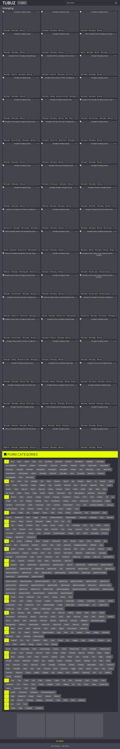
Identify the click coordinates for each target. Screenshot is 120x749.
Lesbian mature (17, 294)
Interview (21, 561)
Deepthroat (77, 513)
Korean (13, 597)
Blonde (42, 493)
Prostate (100, 640)
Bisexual (59, 489)
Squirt (62, 657)
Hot (49, 553)
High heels (79, 553)
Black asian (101, 493)
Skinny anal (26, 661)
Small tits (76, 672)
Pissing (60, 640)
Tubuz (9, 3)
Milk (29, 613)
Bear (7, 485)
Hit (67, 118)
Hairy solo (91, 549)
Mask (93, 617)
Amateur (32, 465)
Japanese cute (35, 589)
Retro (47, 653)
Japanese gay (65, 585)
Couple (8, 501)
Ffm (14, 529)
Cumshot (57, 505)
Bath (104, 489)
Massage (21, 613)
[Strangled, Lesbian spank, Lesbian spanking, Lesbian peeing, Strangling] (98, 262)
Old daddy (27, 636)
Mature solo (63, 620)
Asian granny (40, 469)
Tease (33, 688)
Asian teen (91, 473)
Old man (36, 632)
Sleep (12, 657)
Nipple (28, 628)
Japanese (13, 565)
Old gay (96, 632)
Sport (101, 665)
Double (68, 513)
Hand (109, 549)
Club (53, 509)
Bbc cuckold (9, 493)
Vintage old (21, 696)
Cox (47, 509)
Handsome (65, 557)
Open (18, 636)
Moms (8, 620)
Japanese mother (37, 576)
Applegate (90, 461)
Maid (68, 617)
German (73, 541)
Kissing (54, 597)
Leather (110, 601)
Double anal (18, 517)
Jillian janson (92, 585)
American (101, 473)
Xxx (12, 704)
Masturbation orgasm (97, 620)
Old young (105, 632)
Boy (50, 485)
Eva (63, 521)
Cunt (78, 505)
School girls (63, 140)
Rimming (72, 653)
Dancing (43, 517)
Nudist (53, 628)
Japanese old (23, 585)
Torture (95, 680)
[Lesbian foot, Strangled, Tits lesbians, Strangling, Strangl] (21, 219)
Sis (100, 672)
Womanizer (49, 700)
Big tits (89, 481)
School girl (54, 140)
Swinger (108, 657)
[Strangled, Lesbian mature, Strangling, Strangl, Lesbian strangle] (21, 284)
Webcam (20, 700)
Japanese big (63, 581)
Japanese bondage (78, 585)
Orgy (58, 632)
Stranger (45, 672)
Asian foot (53, 473)
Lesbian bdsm (10, 605)
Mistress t (22, 624)
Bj (95, 481)
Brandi (109, 485)
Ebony (21, 521)
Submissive (85, 672)
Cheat (30, 505)
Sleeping (54, 657)
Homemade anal (21, 557)
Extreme (29, 521)
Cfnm (92, 497)
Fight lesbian (19, 537)
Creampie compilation (96, 505)
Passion (55, 649)
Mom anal (77, 617)
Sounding (52, 665)
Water (73, 700)
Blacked (102, 481)
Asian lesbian (43, 465)
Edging (48, 521)
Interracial (31, 561)
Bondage (46, 206)
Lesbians (47, 601)
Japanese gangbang (63, 589)
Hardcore (57, 553)
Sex (94, 661)
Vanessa (48, 696)
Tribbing (65, 684)
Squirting (87, 661)
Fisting (45, 525)
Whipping (39, 700)
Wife (12, 700)
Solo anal (33, 272)
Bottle (19, 493)
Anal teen (68, 461)
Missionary (33, 620)
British (83, 489)
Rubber (63, 653)
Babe (90, 489)
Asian (19, 461)
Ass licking (43, 473)
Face (62, 529)
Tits (18, 684)
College (69, 509)
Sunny (110, 668)
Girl (105, 541)
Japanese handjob (26, 581)
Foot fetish (9, 533)
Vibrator (56, 696)
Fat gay (70, 533)
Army (20, 477)
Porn (7, 644)
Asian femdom (10, 473)
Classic (74, 501)
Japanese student (24, 593)
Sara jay (8, 661)
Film (78, 533)
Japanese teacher (11, 581)
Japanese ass (104, 581)
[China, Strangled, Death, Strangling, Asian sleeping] (98, 43)
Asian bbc (74, 465)
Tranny (25, 684)
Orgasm (27, 632)
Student (36, 661)
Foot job (104, 533)
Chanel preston (68, 505)
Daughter (36, 513)
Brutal (75, 489)
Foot (12, 525)
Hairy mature (68, 553)
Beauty (33, 485)
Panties (23, 644)
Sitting (53, 96)
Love (19, 605)
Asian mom (89, 469)
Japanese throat (11, 585)
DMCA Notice (65, 746)
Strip (38, 668)
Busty (34, 493)
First (87, 529)
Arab (34, 461)
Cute (46, 501)
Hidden (37, 549)
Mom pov (74, 620)
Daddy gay (93, 517)
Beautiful (58, 485)
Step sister (16, 665)
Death (97, 52)
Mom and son (22, 617)
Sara (103, 668)
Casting (76, 497)
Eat (69, 521)
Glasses (44, 545)
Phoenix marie (74, 649)
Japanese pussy (10, 589)
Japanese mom (44, 565)
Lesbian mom (103, 605)
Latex (21, 601)
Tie (73, 684)
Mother (79, 613)
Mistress (101, 617)
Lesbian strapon (46, 609)
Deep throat (95, 513)
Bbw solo (7, 272)
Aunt (98, 469)
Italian (46, 561)
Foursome (79, 529)
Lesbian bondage (48, 605)
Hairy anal (67, 549)
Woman (15, 74)
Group (37, 541)
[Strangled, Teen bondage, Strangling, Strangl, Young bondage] (98, 109)
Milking (70, 613)
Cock (76, 509)
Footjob (20, 525)
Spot (71, 118)
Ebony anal (39, 521)
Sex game (18, 676)
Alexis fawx (107, 469)
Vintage (31, 696)
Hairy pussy (48, 557)
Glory (58, 545)
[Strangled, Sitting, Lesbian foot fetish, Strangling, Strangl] (60, 87)
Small (108, 661)
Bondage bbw (33, 250)
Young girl (29, 708)
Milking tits (84, 620)
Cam (84, 505)
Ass (40, 461)
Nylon (13, 628)
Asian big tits (52, 469)
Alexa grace (63, 469)
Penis (15, 649)
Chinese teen (84, 501)
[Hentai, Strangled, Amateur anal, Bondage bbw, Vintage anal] (21, 241)
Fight (46, 529)
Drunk (60, 513)
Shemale (45, 657)
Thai (19, 680)
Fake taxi (22, 529)
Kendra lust (30, 597)
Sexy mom (64, 668)
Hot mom (57, 549)
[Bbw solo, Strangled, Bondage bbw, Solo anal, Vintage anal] (21, 262)
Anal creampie (23, 473)
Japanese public (52, 585)
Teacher (48, 680)
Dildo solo (83, 517)
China (83, 52)
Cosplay (38, 497)
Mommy (16, 620)
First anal (47, 533)
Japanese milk (39, 569)
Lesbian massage (83, 605)
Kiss (39, 597)
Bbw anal (67, 485)
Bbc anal (83, 485)
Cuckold (47, 497)
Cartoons (30, 509)
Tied (70, 680)
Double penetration (56, 517)
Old (20, 632)
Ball (70, 493)
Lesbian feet (91, 601)
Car (21, 501)
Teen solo (17, 688)
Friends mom (21, 533)
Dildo (52, 513)
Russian (13, 653)
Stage (100, 657)
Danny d (8, 517)
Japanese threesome (37, 585)
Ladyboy (29, 601)
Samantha (93, 206)
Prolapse (91, 640)
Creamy (39, 509)
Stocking (85, 657)
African (34, 473)
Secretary (47, 668)
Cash (22, 509)
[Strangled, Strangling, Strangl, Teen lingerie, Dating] (98, 219)
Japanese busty (10, 593)
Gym (15, 545)
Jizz (54, 581)
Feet (37, 525)
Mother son (45, 624)
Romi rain (39, 653)
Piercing (54, 644)
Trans (87, 680)
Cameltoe (9, 505)
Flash (7, 529)
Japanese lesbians (39, 593)
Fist (68, 525)
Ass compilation (11, 465)
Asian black (9, 469)
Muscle (53, 617)
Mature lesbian (33, 624)
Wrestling (30, 700)
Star (94, 672)
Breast (68, 489)
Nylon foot (83, 628)
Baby (102, 485)
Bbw (12, 481)
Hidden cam (76, 557)
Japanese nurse (94, 589)
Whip (58, 700)
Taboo (57, 680)
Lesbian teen (29, 605)
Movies (66, 624)
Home (39, 557)
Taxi (33, 680)
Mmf (24, 620)
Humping (87, 557)
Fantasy (31, 533)
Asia (81, 469)
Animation (23, 465)
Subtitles (107, 672)
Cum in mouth (20, 505)
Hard (75, 549)
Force (85, 525)
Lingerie (34, 609)
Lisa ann (38, 601)
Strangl (23, 30)
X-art (25, 704)
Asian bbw (30, 469)
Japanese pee (10, 576)
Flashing (38, 529)
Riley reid (81, 653)
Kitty (70, 597)
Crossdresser (55, 501)
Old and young (38, 636)
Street (81, 668)
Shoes (25, 665)
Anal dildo (64, 465)
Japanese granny (60, 572)
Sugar (112, 250)
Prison (8, 649)
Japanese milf (70, 569)
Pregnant (13, 640)
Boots (15, 485)
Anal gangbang (10, 477)
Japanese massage (25, 569)
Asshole (73, 469)
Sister (29, 657)
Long (19, 609)
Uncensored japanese (48, 692)
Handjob (21, 549)
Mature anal (43, 617)
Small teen (110, 665)
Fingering (9, 537)
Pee (21, 640)
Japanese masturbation (42, 581)
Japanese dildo (52, 593)
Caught (107, 501)
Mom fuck (43, 620)
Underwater (34, 692)
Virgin (12, 696)
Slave (77, 657)
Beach (111, 481)
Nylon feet (37, 628)
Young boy (39, 708)
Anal (12, 461)
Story (7, 665)
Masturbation (10, 617)
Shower (59, 661)
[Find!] (116, 3)
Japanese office (83, 569)
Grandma (97, 541)
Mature (46, 613)
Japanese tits (23, 589)
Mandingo (37, 613)
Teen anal (78, 680)
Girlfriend (93, 545)
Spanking (21, 657)
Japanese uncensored (79, 589)
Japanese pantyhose (12, 572)
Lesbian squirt (70, 605)
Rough (55, 653)
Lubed (26, 609)
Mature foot (57, 624)
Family (61, 525)
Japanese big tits (11, 569)
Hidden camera (90, 553)
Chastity (65, 501)
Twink (94, 684)
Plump (64, 649)
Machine (33, 617)
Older (65, 632)
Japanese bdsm (46, 572)
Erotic (56, 521)
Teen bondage (94, 118)
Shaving (8, 676)
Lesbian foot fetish (62, 96)
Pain (108, 640)
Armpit (83, 465)
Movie (61, 617)
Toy (79, 684)
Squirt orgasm (91, 665)
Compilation (66, 497)
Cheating (38, 501)
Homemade (46, 549)
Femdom (29, 525)
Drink (28, 517)
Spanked (71, 665)
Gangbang (29, 541)
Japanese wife (52, 569)
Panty (34, 649)
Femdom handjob (59, 533)
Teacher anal (103, 684)
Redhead (90, 653)
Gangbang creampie (80, 545)
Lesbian (13, 601)
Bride (16, 489)
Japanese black (73, 572)
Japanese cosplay (105, 585)
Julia (61, 569)
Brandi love (24, 485)
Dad (28, 513)
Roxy (21, 653)
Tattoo (8, 688)
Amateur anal (23, 250)
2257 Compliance (55, 746)
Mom (12, 613)
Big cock (24, 489)
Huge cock (96, 557)
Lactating (80, 601)
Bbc (42, 481)
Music (94, 613)
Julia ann (69, 565)
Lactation (101, 601)
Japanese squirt (48, 589)
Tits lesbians (26, 228)
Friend (85, 533)
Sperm (89, 668)
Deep (104, 513)
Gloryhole (35, 545)
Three (33, 684)
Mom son (61, 613)
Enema (13, 521)
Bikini (97, 489)
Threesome (9, 684)
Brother (8, 489)
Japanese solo (26, 572)
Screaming (62, 665)
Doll (86, 513)
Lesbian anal (10, 609)
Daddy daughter (71, 517)
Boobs (51, 489)
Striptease (19, 672)
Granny (19, 541)
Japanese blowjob (66, 593)
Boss (75, 485)
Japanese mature (106, 565)
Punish (39, 644)
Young (13, 708)
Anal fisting (100, 461)
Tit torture (70, 74)
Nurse (20, 628)
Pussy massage (45, 649)
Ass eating (81, 473)
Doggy (35, 517)
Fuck (38, 533)
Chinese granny (96, 501)
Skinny (70, 657)
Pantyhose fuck (104, 649)
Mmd (86, 613)
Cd (112, 497)
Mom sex (76, 624)
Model (86, 617)
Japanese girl (86, 572)
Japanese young (107, 589)
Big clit (33, 489)
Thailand (49, 684)
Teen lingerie (108, 228)
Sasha (43, 665)
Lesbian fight (70, 601)
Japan (22, 565)
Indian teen (68, 561)
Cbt (15, 501)
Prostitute (93, 649)
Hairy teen (9, 557)
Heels (82, 549)
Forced (53, 525)
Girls (52, 545)
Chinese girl (39, 505)
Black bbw (91, 493)
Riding (99, 653)
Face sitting (94, 533)
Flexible (94, 529)
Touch (86, 684)
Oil (72, 632)
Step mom (34, 665)
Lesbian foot (8, 228)
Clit (107, 497)
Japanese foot (109, 569)
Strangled (7, 30)
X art (18, 704)
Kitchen (46, 597)
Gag (101, 545)
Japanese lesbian (58, 565)
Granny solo (24, 545)
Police (15, 644)
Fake (30, 529)
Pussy (83, 640)
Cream (61, 509)
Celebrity (29, 501)
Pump (84, 649)
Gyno (65, 541)
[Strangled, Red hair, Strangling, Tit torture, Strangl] (60, 65)
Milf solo (85, 624)
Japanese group (96, 569)
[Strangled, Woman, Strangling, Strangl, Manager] (21, 65)
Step (101, 661)
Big (73, 481)
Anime (27, 461)
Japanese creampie (76, 581)
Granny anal (56, 541)
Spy (43, 661)
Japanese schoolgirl (99, 572)
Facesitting (76, 525)
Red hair (53, 74)
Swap (25, 668)
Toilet (26, 680)
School (17, 661)
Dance (13, 513)
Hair (57, 557)
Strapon (78, 661)
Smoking (80, 665)
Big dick (51, 493)
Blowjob (80, 481)
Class (48, 505)
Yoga (20, 708)
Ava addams (79, 461)
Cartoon (29, 497)
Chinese (13, 497)
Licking (60, 605)
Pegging (75, 640)
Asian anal (59, 461)
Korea (21, 597)
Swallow (50, 661)
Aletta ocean (92, 465)
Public (45, 640)
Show (55, 668)
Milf (53, 613)
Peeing (31, 644)
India (39, 561)
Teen (12, 680)
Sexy (32, 668)
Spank (37, 657)
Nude (45, 628)
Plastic (92, 250)
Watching (81, 700)
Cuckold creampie (11, 509)
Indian (13, 561)
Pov (67, 640)
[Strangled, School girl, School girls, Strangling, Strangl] (60, 131)
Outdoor (79, 632)
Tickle (40, 680)
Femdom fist (31, 537)
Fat (92, 525)
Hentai (7, 250)
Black (48, 481)
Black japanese (79, 493)
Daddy (21, 513)
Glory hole (67, 545)
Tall (64, 680)
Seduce (28, 672)
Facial (70, 529)
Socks (8, 668)
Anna (72, 473)
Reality (107, 653)
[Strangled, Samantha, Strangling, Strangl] (98, 197)
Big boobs (93, 485)
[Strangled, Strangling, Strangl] (21, 21)
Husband (101, 549)
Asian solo (54, 465)
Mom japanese (10, 624)
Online (88, 632)
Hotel (42, 553)
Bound (27, 493)
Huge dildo (102, 553)
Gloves (8, 545)
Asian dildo (63, 473)
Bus (26, 481)
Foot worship (105, 529)
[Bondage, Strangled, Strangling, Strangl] (60, 197)
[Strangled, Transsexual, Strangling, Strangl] (60, 175)
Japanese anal (80, 565)
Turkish (41, 684)
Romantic (29, 653)
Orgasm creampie (47, 632)
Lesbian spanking (105, 272)
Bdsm (19, 481)
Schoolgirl (17, 668)
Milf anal (53, 620)
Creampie (56, 497)
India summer (56, 561)
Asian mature (104, 465)
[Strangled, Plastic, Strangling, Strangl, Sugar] (98, 241)
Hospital (34, 553)
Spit (53, 672)
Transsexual (54, 184)
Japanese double (91, 581)
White (65, 700)
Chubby (100, 497)
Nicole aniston (72, 628)
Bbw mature (61, 493)
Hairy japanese (108, 557)
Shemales (9, 672)
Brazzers (57, 481)
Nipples (61, 628)
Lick (38, 605)
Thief (25, 688)
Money (102, 613)
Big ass (66, 481)
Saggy (73, 668)
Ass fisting (48, 461)
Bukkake (42, 485)
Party (52, 640)
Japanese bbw (32, 565)
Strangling (15, 30)
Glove (89, 541)
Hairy (29, 549)
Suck (67, 672)
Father (98, 525)
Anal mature (30, 477)
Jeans (36, 572)
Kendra (63, 597)
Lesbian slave (59, 609)
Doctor (45, 513)
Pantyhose (36, 640)
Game (81, 541)
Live (94, 605)
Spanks (60, 672)
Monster (110, 617)
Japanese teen (93, 565)
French (106, 525)
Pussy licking (25, 649)
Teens (103, 680)
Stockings (69, 661)
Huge (31, 557)
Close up (110, 505)
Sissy (93, 657)
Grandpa (45, 541)
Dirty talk (110, 517)
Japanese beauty (23, 576)
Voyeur (39, 696)
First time (54, 529)
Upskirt (13, 692)
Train (57, 684)
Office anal (9, 636)
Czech (84, 497)
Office (13, 632)
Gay (12, 541)
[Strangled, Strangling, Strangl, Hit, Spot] (60, 109)
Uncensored (22, 692)
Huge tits (25, 553)
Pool (46, 644)
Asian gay (20, 469)
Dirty (101, 517)
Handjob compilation (12, 553)
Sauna (96, 668)
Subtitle (36, 672)
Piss (28, 640)
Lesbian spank (94, 272)
